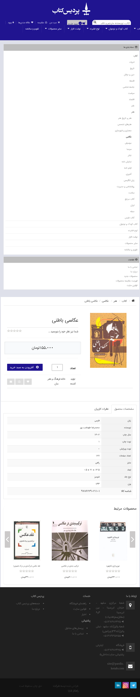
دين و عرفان (129, 74)
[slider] (14, 333)
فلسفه (131, 81)
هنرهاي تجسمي (124, 124)
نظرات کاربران (101, 409)
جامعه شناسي (128, 87)
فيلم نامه (127, 168)
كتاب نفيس (129, 218)
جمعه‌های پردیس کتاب (28, 603)
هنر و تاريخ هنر (124, 118)
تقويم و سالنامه (32, 29)
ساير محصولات (54, 29)
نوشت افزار (75, 29)
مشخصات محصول (124, 409)
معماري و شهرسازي (123, 130)
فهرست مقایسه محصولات (126, 281)
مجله (132, 211)
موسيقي (128, 143)
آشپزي (128, 174)
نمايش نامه (126, 162)
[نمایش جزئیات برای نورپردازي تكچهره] (113, 540)
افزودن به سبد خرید (22, 367)
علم (132, 106)
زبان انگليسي (129, 180)
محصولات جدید (130, 276)
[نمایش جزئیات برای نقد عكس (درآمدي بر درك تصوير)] (27, 540)
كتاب (135, 56)
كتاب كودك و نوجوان (118, 29)
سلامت (131, 193)
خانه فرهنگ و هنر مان (56, 381)
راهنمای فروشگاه (78, 603)
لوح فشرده (94, 29)
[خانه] (133, 301)
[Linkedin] (118, 685)
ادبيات (131, 62)
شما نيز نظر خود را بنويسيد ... (63, 331)
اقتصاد (131, 99)
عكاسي (128, 137)
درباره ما (134, 272)
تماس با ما (132, 267)
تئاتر (129, 155)
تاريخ (132, 68)
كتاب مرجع (129, 199)
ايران (132, 205)
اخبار (84, 614)
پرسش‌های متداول (74, 628)
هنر (132, 112)
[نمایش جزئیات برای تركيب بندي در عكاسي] (70, 540)
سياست (131, 93)
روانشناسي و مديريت (125, 186)
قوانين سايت (132, 285)
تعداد (72, 368)
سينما (129, 149)
